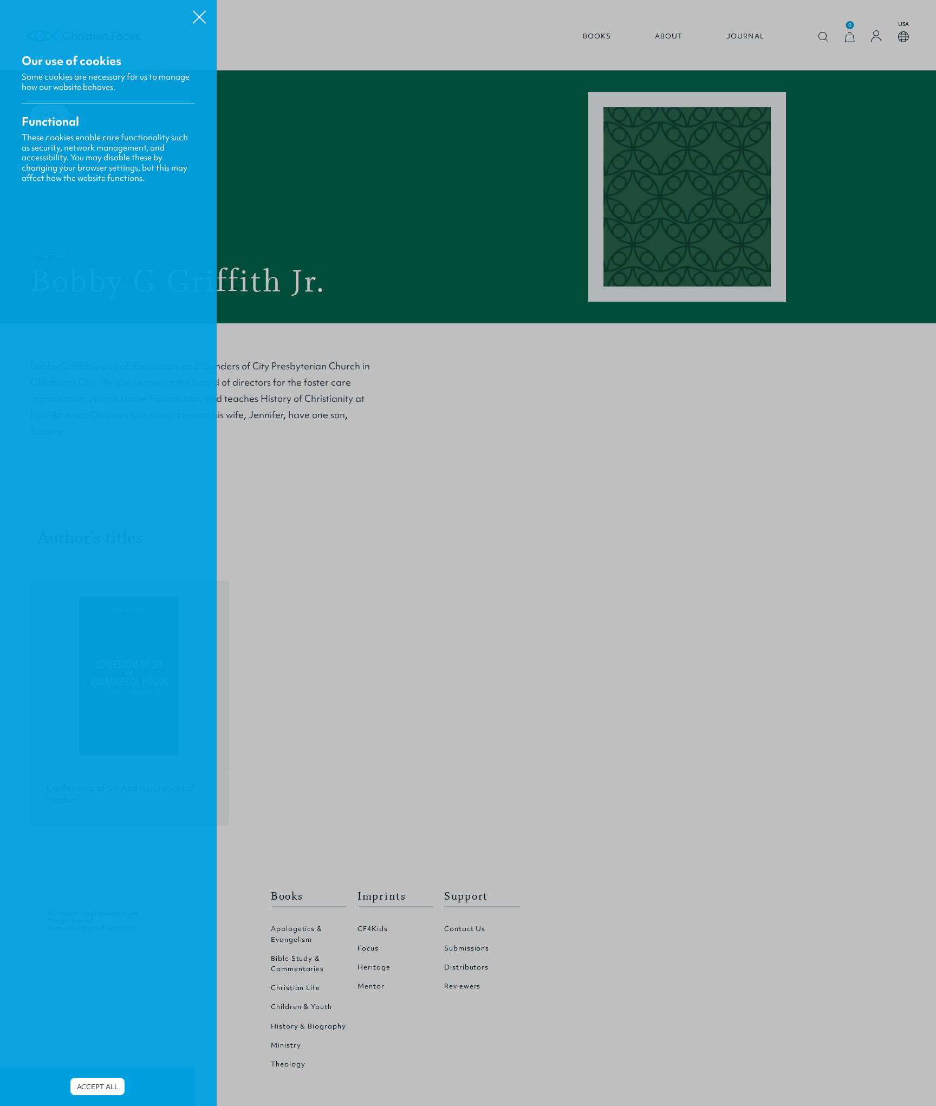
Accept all (97, 1086)
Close (199, 13)
